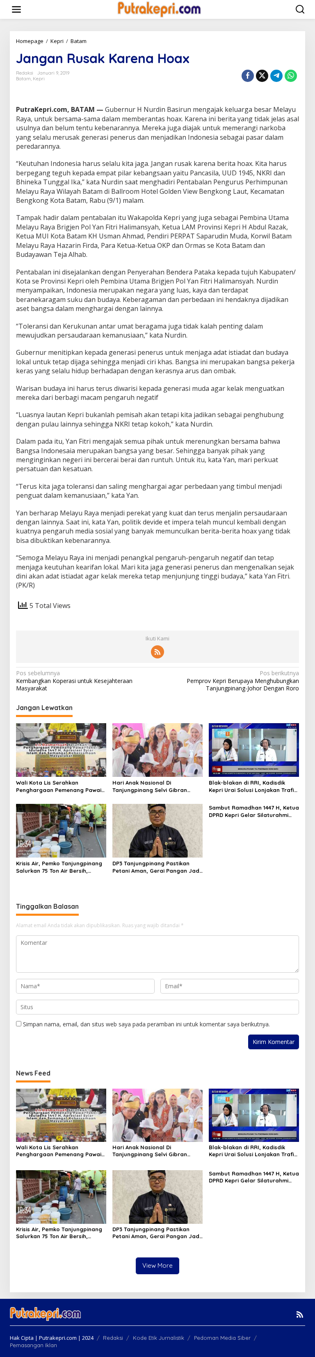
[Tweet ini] (262, 76)
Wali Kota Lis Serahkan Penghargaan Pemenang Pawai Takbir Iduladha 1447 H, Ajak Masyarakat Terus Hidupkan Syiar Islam (58, 786)
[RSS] (157, 651)
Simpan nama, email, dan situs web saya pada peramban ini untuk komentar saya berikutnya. (146, 1024)
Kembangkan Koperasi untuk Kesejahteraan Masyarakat (74, 680)
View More (157, 1265)
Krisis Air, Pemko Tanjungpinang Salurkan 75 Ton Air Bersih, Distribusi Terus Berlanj (59, 867)
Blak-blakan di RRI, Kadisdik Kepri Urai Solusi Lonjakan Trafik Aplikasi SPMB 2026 (253, 786)
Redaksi (113, 1337)
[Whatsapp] (291, 76)
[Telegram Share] (276, 76)
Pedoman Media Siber (222, 1337)
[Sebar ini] (248, 76)
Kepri (39, 79)
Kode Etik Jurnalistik (158, 1337)
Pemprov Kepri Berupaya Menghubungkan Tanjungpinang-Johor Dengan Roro (243, 680)
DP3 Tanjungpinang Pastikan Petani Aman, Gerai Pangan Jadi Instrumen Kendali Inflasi (156, 867)
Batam (23, 79)
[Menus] (16, 9)
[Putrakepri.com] (159, 9)
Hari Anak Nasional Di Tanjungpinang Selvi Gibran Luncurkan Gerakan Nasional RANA (152, 786)
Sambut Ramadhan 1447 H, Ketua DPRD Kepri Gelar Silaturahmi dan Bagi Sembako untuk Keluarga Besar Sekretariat (254, 811)
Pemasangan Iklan (33, 1345)
